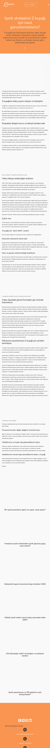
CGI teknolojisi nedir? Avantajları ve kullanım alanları (25, 654)
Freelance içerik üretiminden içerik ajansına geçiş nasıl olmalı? (25, 544)
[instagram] (26, 720)
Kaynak (4, 466)
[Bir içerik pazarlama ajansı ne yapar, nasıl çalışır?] (25, 477)
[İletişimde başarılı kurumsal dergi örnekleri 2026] (25, 551)
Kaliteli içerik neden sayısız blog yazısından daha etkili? (25, 618)
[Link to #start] (25, 48)
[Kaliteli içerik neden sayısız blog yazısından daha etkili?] (25, 589)
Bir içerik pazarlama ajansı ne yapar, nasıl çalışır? (25, 510)
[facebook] (19, 720)
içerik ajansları (32, 395)
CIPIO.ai (4, 375)
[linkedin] (30, 720)
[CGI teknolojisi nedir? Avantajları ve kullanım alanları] (25, 625)
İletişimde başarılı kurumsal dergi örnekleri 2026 (25, 584)
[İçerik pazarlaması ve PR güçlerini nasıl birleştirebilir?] (25, 661)
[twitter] (23, 720)
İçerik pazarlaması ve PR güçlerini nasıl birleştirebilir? (25, 693)
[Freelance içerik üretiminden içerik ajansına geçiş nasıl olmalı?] (25, 515)
